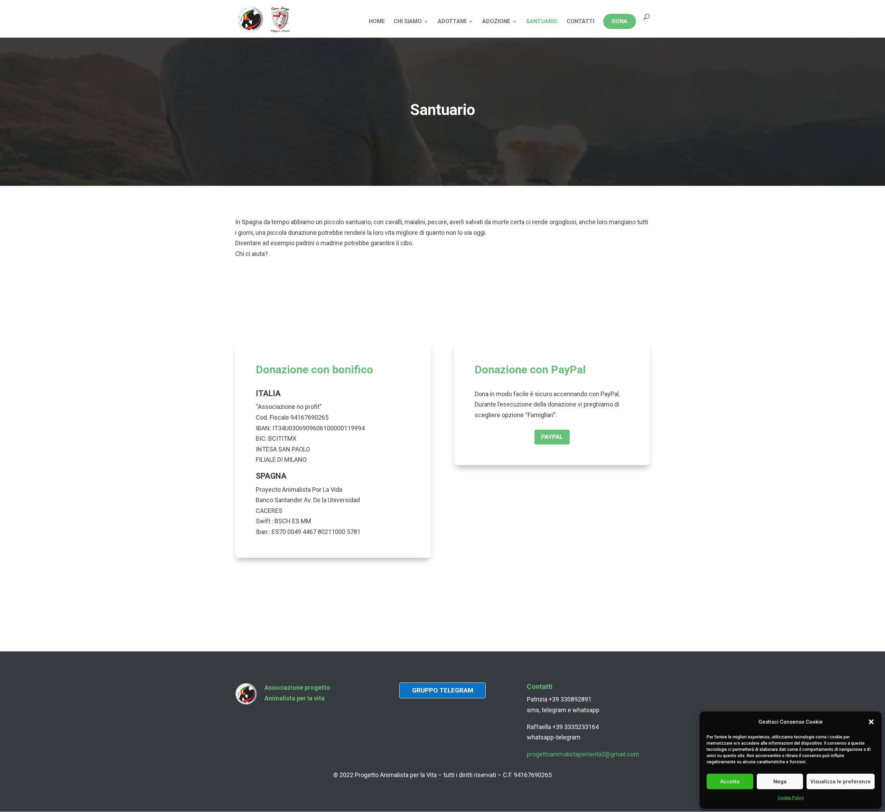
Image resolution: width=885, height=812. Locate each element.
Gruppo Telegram (442, 690)
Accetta (729, 781)
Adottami (452, 22)
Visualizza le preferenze (840, 781)
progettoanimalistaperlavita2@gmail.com (583, 754)
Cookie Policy (791, 797)
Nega (779, 781)
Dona (619, 21)
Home (377, 22)
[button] (871, 721)
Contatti (580, 22)
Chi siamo (408, 22)
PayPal (552, 436)
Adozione (496, 22)
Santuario (542, 22)
